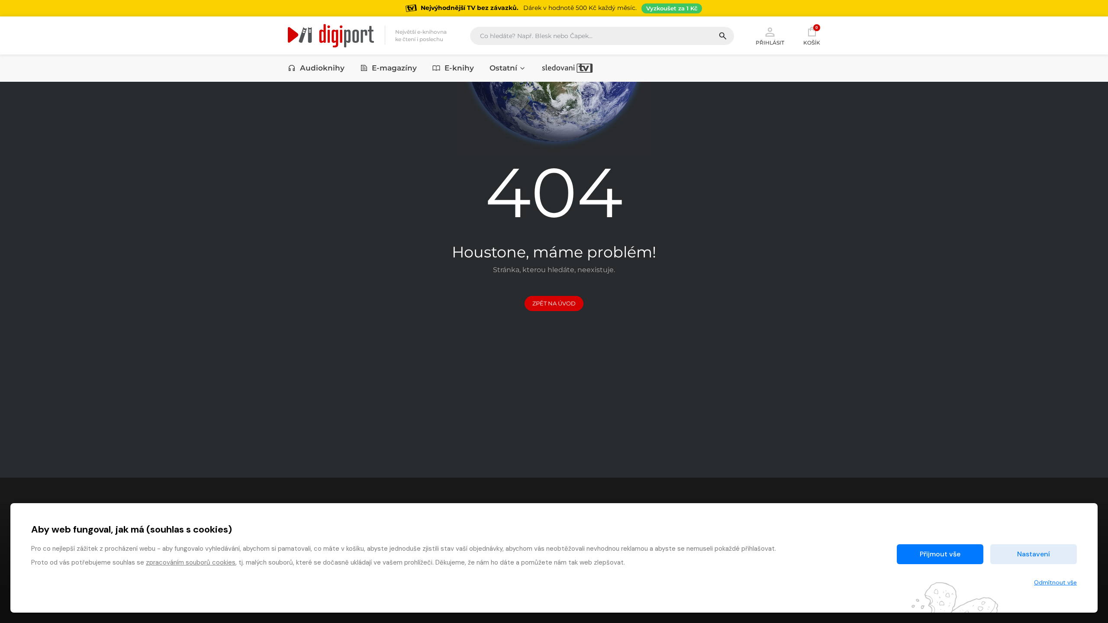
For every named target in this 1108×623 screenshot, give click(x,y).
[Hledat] (726, 36)
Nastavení (1033, 554)
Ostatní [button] (503, 68)
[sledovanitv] (567, 68)
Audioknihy (322, 68)
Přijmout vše (940, 554)
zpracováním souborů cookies (190, 562)
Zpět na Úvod (554, 303)
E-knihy (459, 68)
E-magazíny (394, 68)
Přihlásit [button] (770, 42)
